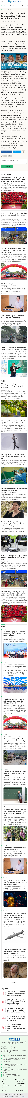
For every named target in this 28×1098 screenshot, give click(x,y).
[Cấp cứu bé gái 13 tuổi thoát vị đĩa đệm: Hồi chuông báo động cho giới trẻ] (14, 475)
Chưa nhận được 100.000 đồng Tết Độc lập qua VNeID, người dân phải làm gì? (16, 1027)
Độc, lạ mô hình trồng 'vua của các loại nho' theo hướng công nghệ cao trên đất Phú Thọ (13, 386)
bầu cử (10, 156)
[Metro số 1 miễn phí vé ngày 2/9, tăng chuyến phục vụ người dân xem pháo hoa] (14, 235)
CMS (11, 1096)
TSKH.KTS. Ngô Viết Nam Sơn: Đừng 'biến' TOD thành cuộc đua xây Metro (14, 348)
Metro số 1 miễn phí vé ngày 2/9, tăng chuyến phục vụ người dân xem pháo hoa (14, 215)
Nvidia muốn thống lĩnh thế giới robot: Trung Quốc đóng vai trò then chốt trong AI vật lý (13, 524)
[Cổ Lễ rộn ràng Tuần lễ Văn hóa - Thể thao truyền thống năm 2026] (15, 685)
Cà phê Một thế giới (20, 1083)
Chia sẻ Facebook (7, 151)
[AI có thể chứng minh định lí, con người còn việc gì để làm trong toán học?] (15, 795)
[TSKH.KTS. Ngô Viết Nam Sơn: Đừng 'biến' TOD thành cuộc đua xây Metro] (14, 368)
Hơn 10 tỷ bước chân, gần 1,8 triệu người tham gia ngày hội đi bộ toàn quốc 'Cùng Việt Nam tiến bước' (13, 179)
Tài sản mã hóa (19, 1081)
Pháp (5, 156)
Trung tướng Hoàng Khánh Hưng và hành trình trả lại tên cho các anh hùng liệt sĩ (16, 1010)
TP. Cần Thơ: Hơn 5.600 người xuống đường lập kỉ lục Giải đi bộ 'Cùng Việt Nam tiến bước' (13, 250)
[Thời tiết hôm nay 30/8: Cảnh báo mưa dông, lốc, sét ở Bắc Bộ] (14, 334)
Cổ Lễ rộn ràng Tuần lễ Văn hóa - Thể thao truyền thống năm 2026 (15, 666)
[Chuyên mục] (2, 2)
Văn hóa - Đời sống (20, 1085)
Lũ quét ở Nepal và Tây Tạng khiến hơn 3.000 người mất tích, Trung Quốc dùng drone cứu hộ (14, 739)
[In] (23, 152)
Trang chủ (3, 10)
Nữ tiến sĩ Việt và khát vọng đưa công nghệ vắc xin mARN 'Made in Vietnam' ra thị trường (14, 490)
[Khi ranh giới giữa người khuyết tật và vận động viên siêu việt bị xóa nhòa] (14, 441)
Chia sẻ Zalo (18, 151)
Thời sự (6, 5)
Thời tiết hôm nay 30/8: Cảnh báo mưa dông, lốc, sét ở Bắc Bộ (12, 316)
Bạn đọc (4, 1088)
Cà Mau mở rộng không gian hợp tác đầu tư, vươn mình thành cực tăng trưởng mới (15, 633)
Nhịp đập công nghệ (15, 5)
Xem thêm (14, 982)
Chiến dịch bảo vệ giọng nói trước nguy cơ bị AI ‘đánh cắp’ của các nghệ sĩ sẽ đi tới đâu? (15, 951)
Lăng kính (4, 1090)
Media (16, 1088)
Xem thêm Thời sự (6, 175)
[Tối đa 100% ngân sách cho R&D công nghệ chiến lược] (14, 303)
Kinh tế (3, 1083)
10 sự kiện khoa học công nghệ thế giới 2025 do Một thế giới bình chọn (16, 1002)
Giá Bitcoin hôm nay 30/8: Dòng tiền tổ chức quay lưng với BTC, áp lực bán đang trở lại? (15, 882)
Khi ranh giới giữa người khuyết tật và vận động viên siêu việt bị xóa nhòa (14, 422)
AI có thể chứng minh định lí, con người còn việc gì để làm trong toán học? (15, 773)
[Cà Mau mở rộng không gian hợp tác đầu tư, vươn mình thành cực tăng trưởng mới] (15, 650)
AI (22, 5)
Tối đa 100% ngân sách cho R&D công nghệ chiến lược (12, 285)
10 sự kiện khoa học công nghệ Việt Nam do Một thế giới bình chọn (16, 1018)
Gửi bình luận (7, 166)
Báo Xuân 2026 (19, 1090)
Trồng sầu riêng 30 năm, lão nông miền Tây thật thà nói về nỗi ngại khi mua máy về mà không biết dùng (15, 812)
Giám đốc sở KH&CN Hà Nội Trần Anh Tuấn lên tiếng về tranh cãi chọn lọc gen (16, 993)
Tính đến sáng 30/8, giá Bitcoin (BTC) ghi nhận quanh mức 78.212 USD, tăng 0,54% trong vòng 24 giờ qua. (14, 888)
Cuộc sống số (5, 1085)
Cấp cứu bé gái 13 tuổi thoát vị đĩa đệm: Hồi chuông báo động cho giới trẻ (13, 456)
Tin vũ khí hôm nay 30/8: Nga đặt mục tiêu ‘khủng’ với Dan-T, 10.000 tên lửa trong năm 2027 (15, 915)
